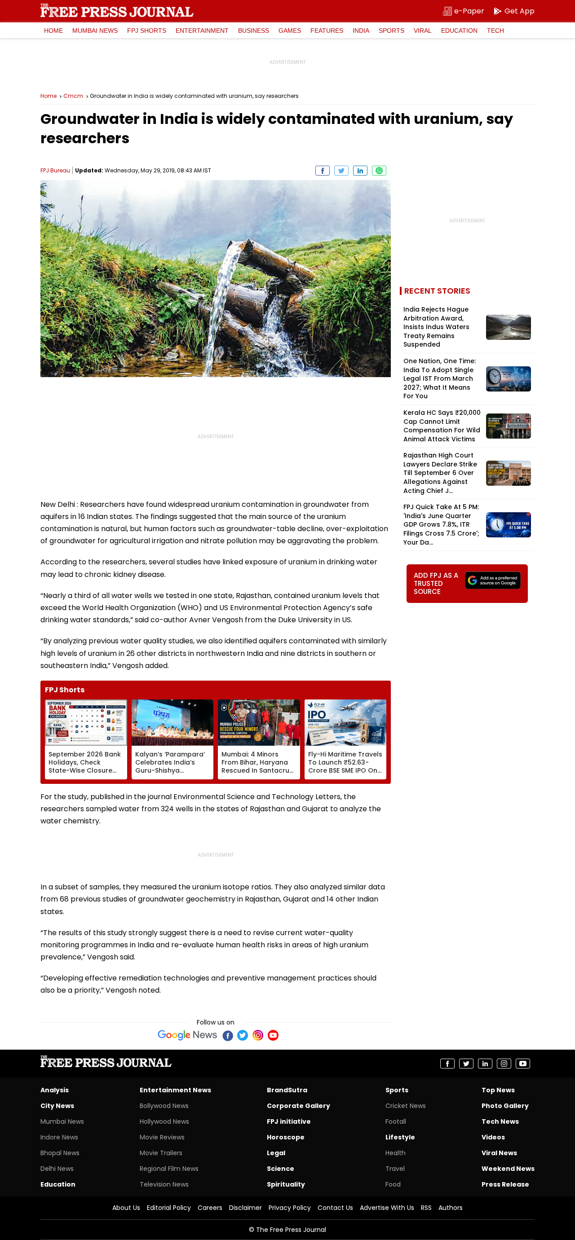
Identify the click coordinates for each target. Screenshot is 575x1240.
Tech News (500, 1121)
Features (326, 30)
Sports (391, 30)
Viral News (499, 1152)
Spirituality (286, 1184)
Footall (395, 1121)
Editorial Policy (169, 1207)
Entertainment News (175, 1090)
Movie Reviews (162, 1137)
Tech (495, 30)
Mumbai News (95, 30)
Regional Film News (169, 1168)
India (361, 30)
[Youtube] (273, 1035)
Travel (395, 1168)
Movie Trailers (161, 1152)
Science (280, 1168)
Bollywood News (164, 1105)
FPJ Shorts (146, 30)
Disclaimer (245, 1207)
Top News (498, 1090)
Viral (423, 30)
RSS (426, 1207)
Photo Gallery (505, 1105)
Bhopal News (60, 1152)
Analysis (54, 1090)
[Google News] (187, 1035)
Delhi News (57, 1168)
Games (290, 30)
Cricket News (405, 1105)
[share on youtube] (523, 1064)
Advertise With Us (387, 1207)
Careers (210, 1207)
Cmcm (73, 96)
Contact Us (335, 1207)
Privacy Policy (290, 1207)
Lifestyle (400, 1137)
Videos (493, 1137)
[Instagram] (257, 1035)
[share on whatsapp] (379, 171)
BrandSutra (287, 1090)
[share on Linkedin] (360, 171)
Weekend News (508, 1168)
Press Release (505, 1184)
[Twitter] (242, 1035)
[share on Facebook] (322, 171)
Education (459, 30)
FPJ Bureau (55, 170)
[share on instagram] (504, 1064)
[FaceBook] (227, 1035)
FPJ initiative (289, 1121)
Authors (450, 1207)
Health (395, 1152)
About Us (126, 1207)
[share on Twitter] (341, 171)
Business (253, 30)
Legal (276, 1152)
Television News (164, 1184)
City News (57, 1105)
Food (393, 1184)
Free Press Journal (117, 10)
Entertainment (202, 30)
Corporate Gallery (298, 1105)
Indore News (59, 1137)
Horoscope (286, 1137)
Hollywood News (164, 1121)
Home (53, 30)
